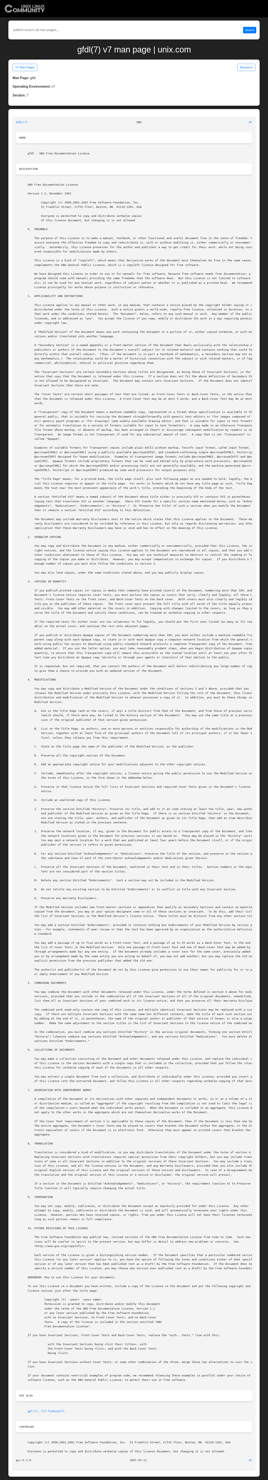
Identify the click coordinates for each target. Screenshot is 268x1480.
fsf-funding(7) (52, 1411)
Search (249, 30)
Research (246, 67)
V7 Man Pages (25, 67)
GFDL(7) (22, 122)
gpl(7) (33, 1411)
